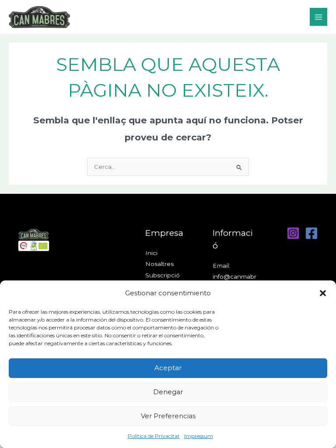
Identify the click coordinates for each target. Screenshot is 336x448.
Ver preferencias (168, 416)
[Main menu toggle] (319, 17)
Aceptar (168, 368)
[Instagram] (293, 233)
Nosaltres (159, 263)
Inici (151, 252)
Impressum (198, 436)
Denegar (168, 392)
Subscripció (162, 275)
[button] (322, 293)
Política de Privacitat (154, 436)
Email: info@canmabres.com (234, 276)
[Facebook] (311, 233)
